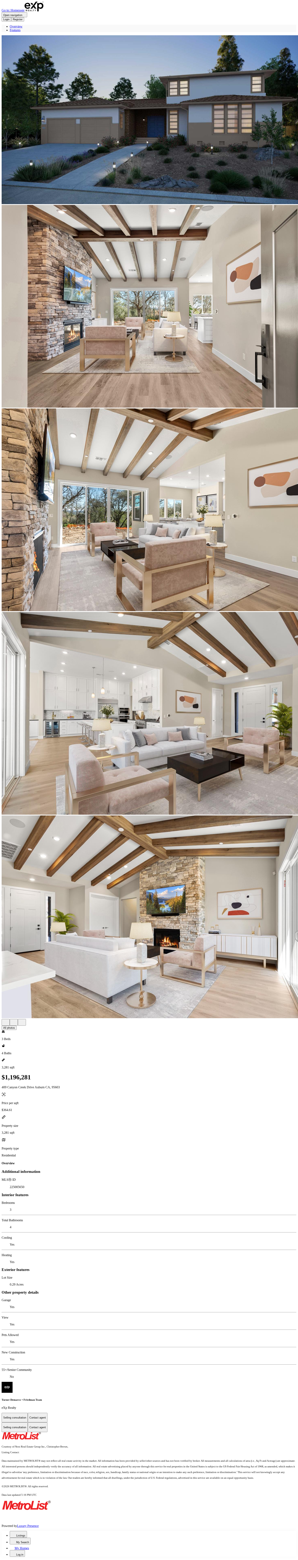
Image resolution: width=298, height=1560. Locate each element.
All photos (9, 1027)
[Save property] (14, 1022)
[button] (149, 120)
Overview (16, 26)
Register (18, 19)
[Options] (6, 1022)
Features (15, 30)
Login (6, 19)
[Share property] (22, 1022)
